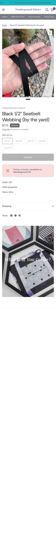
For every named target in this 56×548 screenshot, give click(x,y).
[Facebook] (11, 215)
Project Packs (34, 17)
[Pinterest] (19, 215)
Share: (5, 215)
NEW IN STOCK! (18, 17)
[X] (15, 215)
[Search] (47, 9)
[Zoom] (50, 32)
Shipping (5, 129)
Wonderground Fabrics (28, 9)
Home (4, 17)
